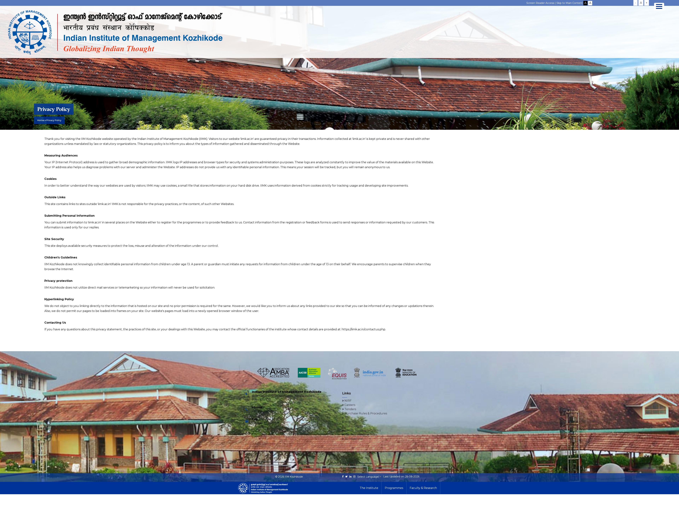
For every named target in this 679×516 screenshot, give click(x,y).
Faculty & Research (423, 488)
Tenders (350, 409)
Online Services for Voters (362, 430)
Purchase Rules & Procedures (365, 413)
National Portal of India (360, 434)
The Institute (369, 488)
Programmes (394, 488)
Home (40, 120)
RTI (346, 417)
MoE (347, 422)
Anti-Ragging (353, 426)
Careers (349, 405)
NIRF (348, 400)
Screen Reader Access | (541, 3)
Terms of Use (353, 439)
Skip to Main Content (569, 3)
